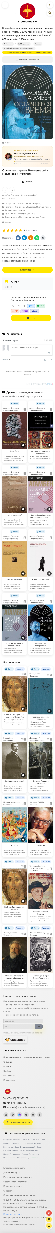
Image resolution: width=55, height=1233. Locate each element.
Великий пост (33, 1140)
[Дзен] (26, 1114)
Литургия (15, 1143)
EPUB (41, 306)
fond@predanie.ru (16, 1102)
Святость (29, 1143)
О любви (37, 1143)
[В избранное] (5, 190)
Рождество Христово (11, 1140)
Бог (22, 1143)
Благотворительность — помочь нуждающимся (26, 1057)
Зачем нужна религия (29, 1151)
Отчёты (7, 1071)
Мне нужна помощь (20, 1122)
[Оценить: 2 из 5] (8, 230)
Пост (43, 1140)
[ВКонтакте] (5, 1114)
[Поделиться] (24, 306)
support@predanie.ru (26, 1107)
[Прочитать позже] (18, 306)
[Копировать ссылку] (43, 237)
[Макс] (19, 1114)
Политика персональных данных (19, 1195)
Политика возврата (13, 1186)
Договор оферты (11, 1172)
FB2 (31, 306)
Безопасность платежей (15, 1181)
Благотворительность (16, 1050)
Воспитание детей (27, 1147)
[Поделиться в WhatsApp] (36, 237)
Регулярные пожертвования (17, 1177)
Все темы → (36, 1158)
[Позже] (12, 190)
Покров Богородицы (11, 1154)
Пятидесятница (23, 1158)
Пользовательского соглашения (19, 1224)
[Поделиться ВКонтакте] (18, 237)
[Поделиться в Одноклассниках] (30, 237)
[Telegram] (12, 1114)
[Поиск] (50, 13)
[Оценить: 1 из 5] (4, 230)
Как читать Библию (10, 1151)
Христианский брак (11, 1147)
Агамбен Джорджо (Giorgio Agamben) (19, 195)
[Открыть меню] (5, 5)
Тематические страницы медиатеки (26, 1133)
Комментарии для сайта (40, 384)
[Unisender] (15, 1039)
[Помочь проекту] (49, 1213)
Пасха (24, 1140)
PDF (16, 311)
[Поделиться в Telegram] (24, 237)
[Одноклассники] (39, 1114)
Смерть (39, 1147)
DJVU (35, 311)
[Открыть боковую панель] (50, 5)
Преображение (9, 1158)
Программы (9, 1080)
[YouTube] (33, 1114)
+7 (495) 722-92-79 (17, 1098)
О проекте (8, 1190)
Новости (7, 1066)
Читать (29, 181)
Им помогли (9, 1075)
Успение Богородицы (30, 1154)
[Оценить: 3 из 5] (12, 230)
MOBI (25, 311)
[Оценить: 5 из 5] (20, 230)
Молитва (6, 1143)
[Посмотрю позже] (23, 402)
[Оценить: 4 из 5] (16, 230)
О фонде (7, 1062)
